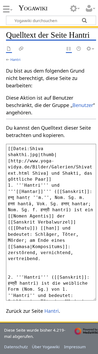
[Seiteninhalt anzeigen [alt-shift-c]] (9, 49)
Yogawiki (33, 8)
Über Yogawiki (46, 346)
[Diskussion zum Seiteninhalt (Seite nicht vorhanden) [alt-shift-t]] (21, 49)
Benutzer (82, 105)
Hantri (15, 59)
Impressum (75, 346)
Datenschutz (16, 346)
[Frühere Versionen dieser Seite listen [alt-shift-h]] (79, 49)
